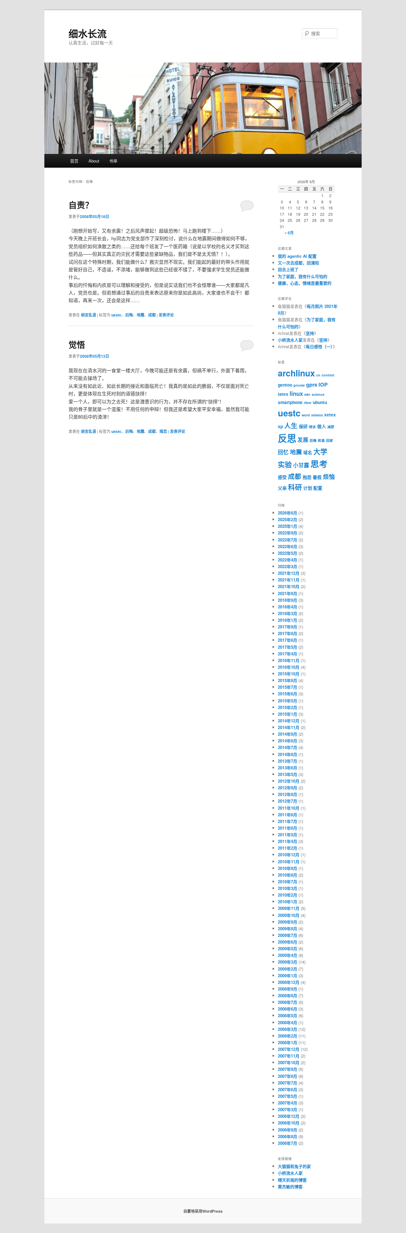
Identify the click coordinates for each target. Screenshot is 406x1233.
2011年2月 (287, 848)
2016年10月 (288, 667)
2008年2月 (287, 1036)
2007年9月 (287, 1069)
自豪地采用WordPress (203, 1211)
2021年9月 (287, 593)
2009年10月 (288, 915)
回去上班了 (288, 269)
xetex (330, 414)
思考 (319, 464)
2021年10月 (288, 586)
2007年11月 (288, 1056)
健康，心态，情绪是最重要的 (304, 283)
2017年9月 (287, 627)
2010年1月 (287, 901)
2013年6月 (287, 768)
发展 (303, 439)
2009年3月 (287, 962)
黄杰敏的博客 (290, 1186)
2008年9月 (287, 989)
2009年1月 (287, 975)
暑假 (317, 477)
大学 (320, 451)
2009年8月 (287, 928)
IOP (323, 384)
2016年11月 (288, 660)
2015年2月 (287, 707)
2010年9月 (287, 868)
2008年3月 (287, 1029)
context (328, 375)
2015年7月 (287, 687)
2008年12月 (288, 982)
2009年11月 (288, 908)
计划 (307, 488)
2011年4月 (287, 841)
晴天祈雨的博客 (292, 1180)
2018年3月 (287, 613)
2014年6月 (287, 754)
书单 (113, 161)
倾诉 (312, 426)
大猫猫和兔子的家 (294, 1166)
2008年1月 (287, 1042)
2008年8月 (287, 995)
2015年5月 (287, 701)
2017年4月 (287, 654)
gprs (311, 384)
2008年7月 (287, 1002)
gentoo (285, 384)
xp (280, 426)
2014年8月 (287, 741)
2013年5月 (287, 774)
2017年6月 (287, 640)
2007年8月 (287, 1076)
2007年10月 (288, 1062)
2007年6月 (287, 1089)
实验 (285, 464)
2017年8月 (287, 633)
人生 (291, 425)
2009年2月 (287, 969)
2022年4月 (287, 560)
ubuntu (320, 402)
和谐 (321, 440)
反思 (287, 438)
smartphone (290, 402)
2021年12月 (288, 573)
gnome (299, 385)
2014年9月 (287, 734)
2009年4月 (287, 955)
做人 (321, 426)
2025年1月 (287, 526)
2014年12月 (288, 721)
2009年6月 (287, 942)
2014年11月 (288, 727)
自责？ (81, 205)
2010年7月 (287, 881)
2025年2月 (287, 519)
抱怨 (307, 477)
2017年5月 (287, 647)
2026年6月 (287, 513)
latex (283, 394)
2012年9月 (287, 788)
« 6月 (289, 232)
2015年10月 (288, 674)
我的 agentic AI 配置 (297, 256)
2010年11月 (288, 861)
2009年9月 (287, 922)
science (318, 394)
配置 (317, 488)
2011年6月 (287, 828)
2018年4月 (287, 607)
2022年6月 (287, 546)
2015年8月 (287, 680)
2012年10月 (288, 781)
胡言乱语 (88, 315)
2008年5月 (287, 1015)
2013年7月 (287, 761)
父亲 (282, 488)
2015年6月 (287, 694)
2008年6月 (287, 1009)
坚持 (310, 333)
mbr (307, 394)
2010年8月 (287, 875)
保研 (303, 426)
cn (318, 375)
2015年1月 (287, 714)
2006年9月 (287, 1130)
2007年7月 (287, 1083)
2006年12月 (288, 1116)
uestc (116, 315)
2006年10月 (288, 1123)
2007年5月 (287, 1096)
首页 (74, 161)
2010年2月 (287, 895)
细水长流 (88, 33)
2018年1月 (287, 620)
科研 (295, 487)
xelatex (317, 415)
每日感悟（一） (319, 346)
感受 (282, 477)
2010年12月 (288, 855)
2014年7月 (287, 747)
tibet (307, 402)
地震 (140, 315)
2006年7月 (287, 1143)
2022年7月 (287, 540)
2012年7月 (287, 801)
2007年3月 (287, 1109)
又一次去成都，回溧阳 (298, 263)
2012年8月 (287, 794)
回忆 (283, 452)
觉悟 (77, 344)
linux (296, 393)
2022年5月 (287, 553)
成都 (152, 315)
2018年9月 (287, 600)
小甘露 (301, 465)
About (93, 161)
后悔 (129, 315)
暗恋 (163, 431)
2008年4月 (287, 1022)
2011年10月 (288, 808)
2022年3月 (287, 566)
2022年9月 (287, 533)
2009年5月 (287, 948)
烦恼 (329, 476)
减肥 (330, 426)
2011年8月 (287, 815)
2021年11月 (288, 580)
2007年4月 (287, 1103)
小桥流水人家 (290, 340)
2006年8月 (287, 1136)
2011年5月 (287, 835)
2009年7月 (287, 935)
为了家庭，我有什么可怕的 (302, 276)
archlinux (296, 373)
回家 (329, 440)
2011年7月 (287, 821)
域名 (307, 452)
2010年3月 (287, 888)
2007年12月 (288, 1049)
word (306, 415)
